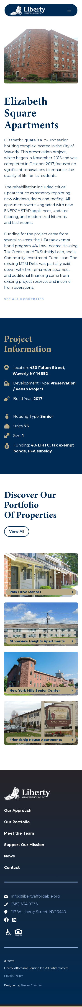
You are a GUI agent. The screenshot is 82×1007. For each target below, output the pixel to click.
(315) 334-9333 (24, 904)
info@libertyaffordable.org (35, 896)
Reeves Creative (31, 985)
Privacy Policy (13, 975)
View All (16, 531)
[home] (27, 10)
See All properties (24, 299)
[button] (69, 10)
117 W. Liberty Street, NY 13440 (38, 912)
